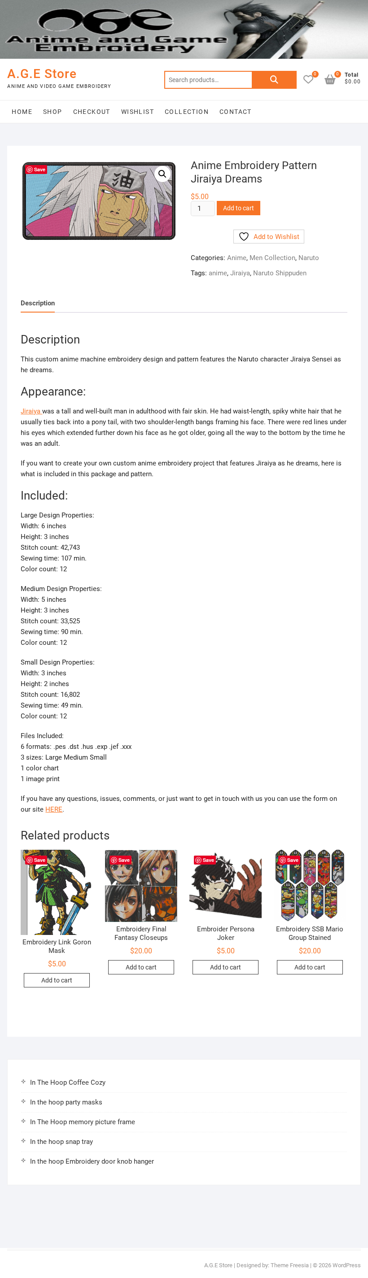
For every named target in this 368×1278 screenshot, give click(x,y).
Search (274, 80)
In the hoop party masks (66, 1102)
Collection (187, 111)
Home (22, 111)
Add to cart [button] (56, 980)
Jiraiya (240, 273)
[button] (162, 174)
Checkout (91, 111)
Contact (235, 111)
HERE (53, 809)
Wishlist (137, 111)
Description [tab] (38, 303)
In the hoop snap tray (61, 1142)
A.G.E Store (42, 73)
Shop (52, 111)
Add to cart (238, 208)
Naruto (308, 258)
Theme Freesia (290, 1265)
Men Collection (272, 258)
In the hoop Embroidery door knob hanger (92, 1161)
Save (39, 169)
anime (218, 273)
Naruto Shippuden (280, 273)
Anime (236, 258)
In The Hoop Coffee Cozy (67, 1082)
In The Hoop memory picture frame (82, 1122)
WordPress (347, 1265)
